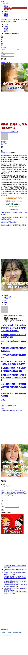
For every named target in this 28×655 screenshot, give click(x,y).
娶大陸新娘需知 (8, 7)
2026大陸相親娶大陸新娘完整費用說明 (14, 569)
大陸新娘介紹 (11, 315)
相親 (5, 304)
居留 (5, 300)
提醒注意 (6, 31)
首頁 (2, 62)
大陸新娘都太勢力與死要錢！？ (9, 222)
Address (3, 506)
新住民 (5, 302)
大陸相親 (6, 28)
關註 (2, 144)
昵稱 (2, 497)
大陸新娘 (6, 24)
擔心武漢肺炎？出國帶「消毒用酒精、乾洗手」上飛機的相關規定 (13, 377)
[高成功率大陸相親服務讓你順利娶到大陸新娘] (12, 534)
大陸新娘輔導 (7, 297)
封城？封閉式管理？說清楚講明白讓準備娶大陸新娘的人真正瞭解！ (13, 386)
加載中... (4, 400)
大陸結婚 (6, 298)
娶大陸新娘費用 (8, 9)
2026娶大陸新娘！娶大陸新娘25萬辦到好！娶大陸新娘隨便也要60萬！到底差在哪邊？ (13, 328)
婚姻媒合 (6, 26)
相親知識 (6, 6)
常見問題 (6, 15)
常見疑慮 (6, 13)
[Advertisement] (14, 106)
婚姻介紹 (6, 30)
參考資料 (6, 16)
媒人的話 (6, 11)
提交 (2, 509)
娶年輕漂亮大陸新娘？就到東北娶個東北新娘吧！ (14, 225)
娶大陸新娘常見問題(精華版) (11, 33)
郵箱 (2, 500)
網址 (2, 504)
